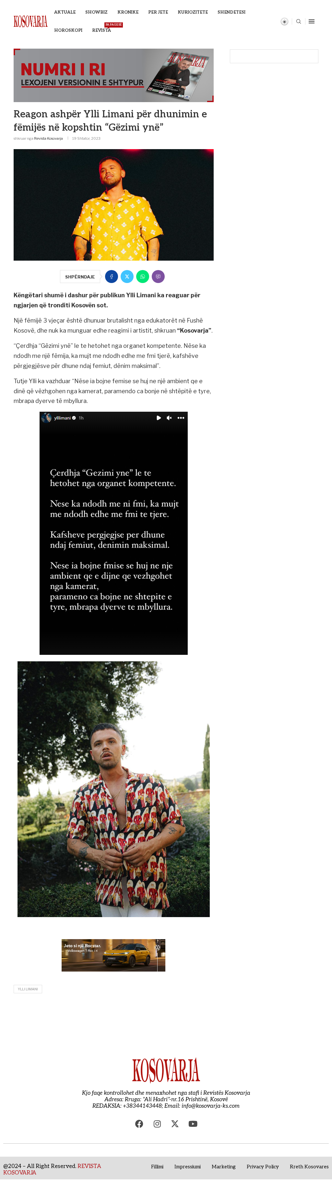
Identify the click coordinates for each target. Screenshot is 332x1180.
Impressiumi (187, 1167)
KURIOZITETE (193, 12)
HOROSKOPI (68, 30)
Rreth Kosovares (309, 1167)
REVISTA (101, 28)
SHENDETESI (231, 12)
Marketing (224, 1167)
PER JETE (158, 12)
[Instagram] (157, 1124)
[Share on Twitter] (127, 276)
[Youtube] (193, 1124)
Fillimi (157, 1167)
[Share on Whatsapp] (142, 276)
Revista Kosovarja (48, 138)
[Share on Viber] (158, 276)
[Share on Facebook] (111, 276)
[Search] (298, 22)
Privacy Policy (263, 1167)
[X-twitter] (175, 1124)
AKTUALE (65, 12)
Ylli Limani (28, 989)
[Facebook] (139, 1124)
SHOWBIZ (96, 12)
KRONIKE (127, 12)
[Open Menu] (311, 21)
